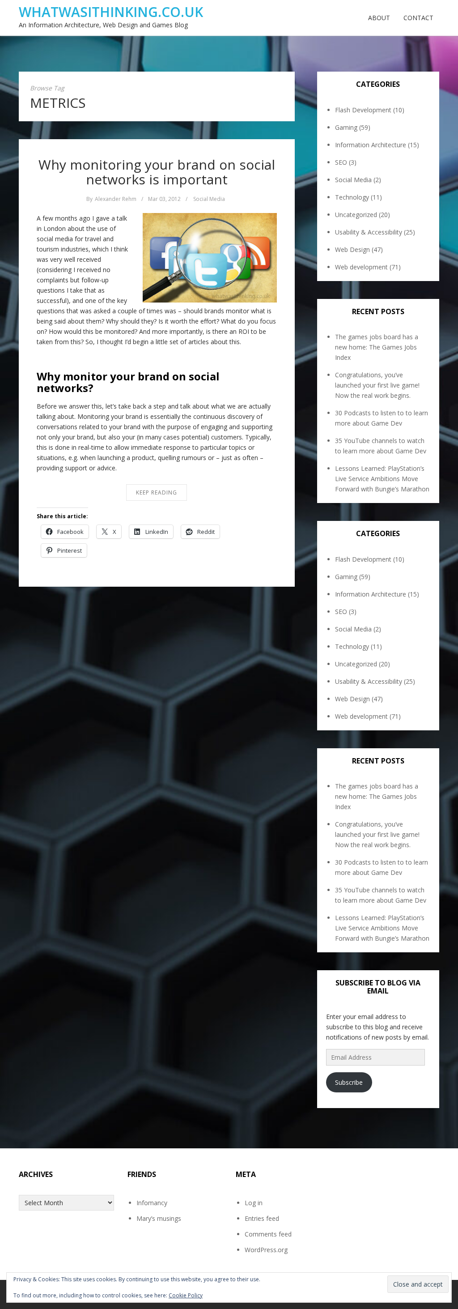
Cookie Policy (186, 1295)
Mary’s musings (158, 1218)
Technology (352, 197)
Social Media (209, 199)
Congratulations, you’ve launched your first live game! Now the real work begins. (377, 385)
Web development (361, 267)
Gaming (346, 127)
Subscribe (349, 1082)
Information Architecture (370, 145)
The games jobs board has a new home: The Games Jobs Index (376, 347)
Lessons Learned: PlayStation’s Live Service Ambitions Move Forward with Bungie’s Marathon (382, 478)
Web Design (352, 249)
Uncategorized (356, 214)
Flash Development (363, 110)
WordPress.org (266, 1249)
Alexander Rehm (115, 199)
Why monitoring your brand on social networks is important (156, 171)
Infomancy (151, 1202)
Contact (418, 17)
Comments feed (268, 1234)
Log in (254, 1202)
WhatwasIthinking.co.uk (111, 12)
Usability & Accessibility (368, 232)
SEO (341, 162)
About (379, 17)
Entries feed (262, 1218)
